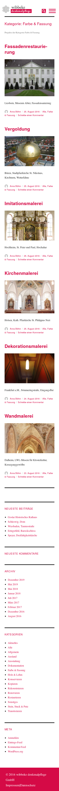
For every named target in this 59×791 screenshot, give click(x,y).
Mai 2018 (13, 588)
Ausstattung (14, 661)
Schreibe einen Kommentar (31, 115)
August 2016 (14, 616)
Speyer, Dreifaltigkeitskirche (22, 535)
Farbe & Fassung (16, 670)
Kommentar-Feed (17, 746)
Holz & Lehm (15, 674)
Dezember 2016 (16, 611)
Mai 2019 (13, 584)
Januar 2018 (14, 593)
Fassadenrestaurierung (26, 49)
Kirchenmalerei (21, 273)
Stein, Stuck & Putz (18, 706)
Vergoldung (17, 128)
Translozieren (15, 711)
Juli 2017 (12, 598)
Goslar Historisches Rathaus (22, 517)
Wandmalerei (19, 415)
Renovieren (14, 692)
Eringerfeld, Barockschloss (22, 530)
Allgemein (13, 652)
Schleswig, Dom (16, 521)
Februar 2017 (15, 607)
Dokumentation (16, 665)
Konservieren (15, 679)
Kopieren (13, 683)
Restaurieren (14, 697)
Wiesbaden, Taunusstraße (21, 526)
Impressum (13, 785)
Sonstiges (13, 702)
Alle (44, 111)
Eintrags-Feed (15, 742)
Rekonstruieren (16, 688)
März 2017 (13, 602)
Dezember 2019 (16, 579)
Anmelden (13, 737)
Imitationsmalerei (24, 203)
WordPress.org (15, 751)
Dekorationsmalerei (26, 346)
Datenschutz (27, 785)
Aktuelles (13, 642)
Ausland (12, 656)
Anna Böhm (15, 111)
